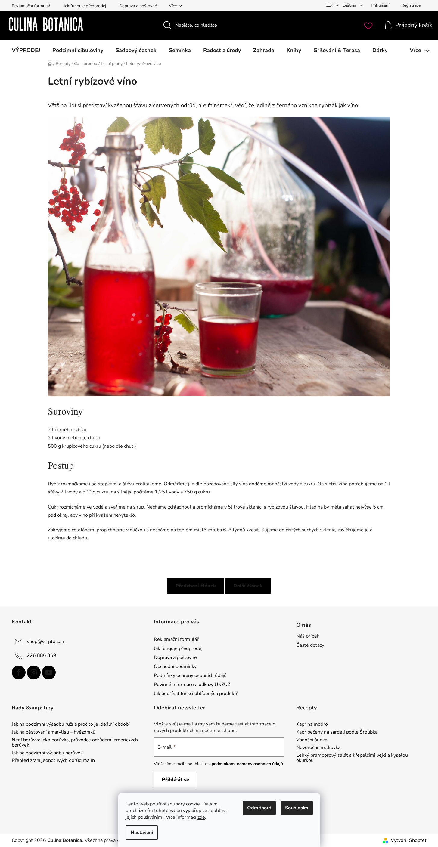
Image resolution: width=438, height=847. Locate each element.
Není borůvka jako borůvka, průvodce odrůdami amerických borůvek (75, 742)
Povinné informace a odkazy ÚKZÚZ (192, 684)
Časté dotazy (310, 645)
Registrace (411, 5)
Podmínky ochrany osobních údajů (190, 675)
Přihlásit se (175, 779)
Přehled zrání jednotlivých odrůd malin (53, 760)
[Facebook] (19, 672)
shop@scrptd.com (46, 641)
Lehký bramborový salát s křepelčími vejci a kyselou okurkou (352, 758)
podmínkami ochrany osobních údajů (247, 764)
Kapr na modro (312, 724)
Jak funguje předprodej (85, 6)
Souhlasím (296, 808)
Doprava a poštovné (138, 6)
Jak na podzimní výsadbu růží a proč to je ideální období (71, 724)
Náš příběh (308, 636)
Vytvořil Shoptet (409, 840)
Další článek (247, 586)
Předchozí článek (196, 586)
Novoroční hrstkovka (318, 747)
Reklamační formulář (31, 6)
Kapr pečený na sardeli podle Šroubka (336, 732)
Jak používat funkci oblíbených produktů (196, 693)
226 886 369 (41, 655)
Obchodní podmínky (175, 666)
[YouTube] (49, 672)
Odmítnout (259, 808)
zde (201, 817)
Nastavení (142, 832)
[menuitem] (26, 50)
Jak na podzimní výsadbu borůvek (47, 753)
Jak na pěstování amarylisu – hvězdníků (53, 732)
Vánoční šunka (311, 740)
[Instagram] (34, 672)
